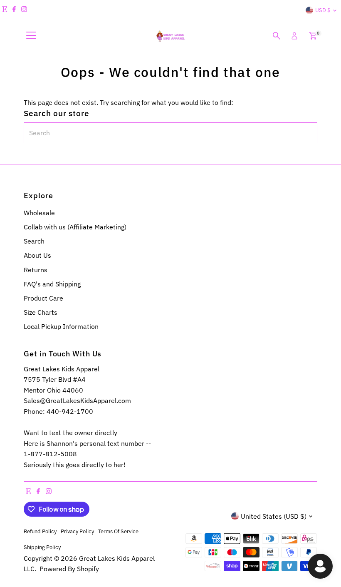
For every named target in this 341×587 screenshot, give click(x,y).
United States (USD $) (273, 516)
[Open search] (276, 36)
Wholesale (39, 213)
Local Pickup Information (61, 326)
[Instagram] (24, 10)
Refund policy (40, 531)
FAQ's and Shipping (52, 284)
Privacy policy (77, 531)
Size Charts (40, 312)
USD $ (323, 10)
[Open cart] (313, 36)
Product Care (43, 298)
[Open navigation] (31, 35)
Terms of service (118, 531)
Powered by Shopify (69, 569)
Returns (35, 270)
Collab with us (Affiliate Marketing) (75, 227)
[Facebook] (14, 10)
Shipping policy (42, 547)
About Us (37, 255)
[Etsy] (4, 10)
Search (34, 241)
